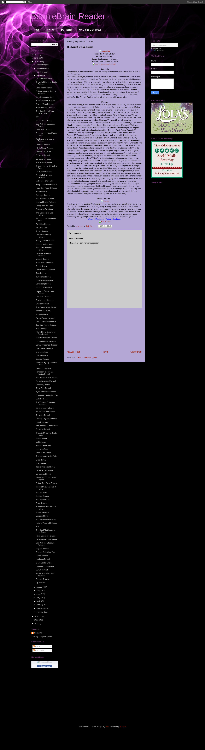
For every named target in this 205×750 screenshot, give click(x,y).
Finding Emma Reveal (45, 566)
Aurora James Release (45, 318)
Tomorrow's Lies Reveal (45, 467)
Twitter (108, 219)
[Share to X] (105, 226)
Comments (39, 650)
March (39, 605)
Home (36, 30)
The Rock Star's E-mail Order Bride (45, 112)
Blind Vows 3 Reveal (44, 120)
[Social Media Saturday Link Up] (167, 177)
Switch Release (42, 399)
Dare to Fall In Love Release (44, 176)
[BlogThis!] (102, 226)
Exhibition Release (43, 224)
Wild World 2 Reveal (44, 162)
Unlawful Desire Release (46, 202)
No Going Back (42, 228)
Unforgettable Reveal (44, 280)
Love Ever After (42, 422)
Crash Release (42, 355)
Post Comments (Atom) (87, 357)
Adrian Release (42, 231)
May (39, 598)
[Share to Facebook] (107, 226)
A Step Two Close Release (46, 483)
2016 (36, 58)
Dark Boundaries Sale (44, 97)
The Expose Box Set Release (44, 214)
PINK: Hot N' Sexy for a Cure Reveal (45, 333)
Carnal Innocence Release (46, 345)
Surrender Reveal (43, 155)
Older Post (136, 351)
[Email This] (99, 226)
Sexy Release (41, 503)
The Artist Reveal (43, 415)
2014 (36, 616)
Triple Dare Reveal (43, 388)
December (41, 65)
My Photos (67, 30)
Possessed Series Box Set (47, 395)
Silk (37, 526)
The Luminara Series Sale (46, 456)
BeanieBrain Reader (68, 16)
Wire (37, 117)
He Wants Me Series (44, 78)
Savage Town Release (45, 104)
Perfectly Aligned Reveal (46, 381)
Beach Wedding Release (46, 321)
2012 (36, 623)
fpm (107, 727)
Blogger (123, 727)
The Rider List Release (45, 199)
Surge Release (42, 314)
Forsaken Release (43, 297)
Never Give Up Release (45, 412)
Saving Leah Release (44, 300)
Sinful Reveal (41, 328)
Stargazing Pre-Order (44, 209)
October (40, 72)
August (40, 587)
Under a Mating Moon (44, 244)
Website (91, 219)
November (41, 68)
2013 (36, 620)
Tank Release (41, 273)
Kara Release (41, 191)
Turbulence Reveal (43, 277)
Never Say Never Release (46, 188)
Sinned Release (42, 512)
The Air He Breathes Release (44, 249)
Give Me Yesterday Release (43, 236)
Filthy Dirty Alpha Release (46, 184)
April (39, 601)
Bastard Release (42, 359)
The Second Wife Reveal (46, 519)
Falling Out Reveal (43, 368)
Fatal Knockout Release (45, 536)
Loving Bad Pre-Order (44, 206)
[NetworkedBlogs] (44, 662)
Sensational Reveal (43, 159)
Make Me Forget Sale (44, 181)
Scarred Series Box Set (45, 552)
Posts (37, 646)
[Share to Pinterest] (110, 226)
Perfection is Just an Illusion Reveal (44, 373)
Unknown (38, 633)
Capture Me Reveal (43, 152)
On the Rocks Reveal (44, 470)
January (40, 612)
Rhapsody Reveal (43, 385)
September (41, 75)
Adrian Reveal (41, 439)
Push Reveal (41, 463)
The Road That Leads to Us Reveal (45, 531)
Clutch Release (42, 556)
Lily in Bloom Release (44, 148)
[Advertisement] (105, 329)
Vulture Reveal (42, 570)
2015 (36, 62)
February (40, 608)
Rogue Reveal (41, 266)
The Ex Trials (41, 493)
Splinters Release (43, 195)
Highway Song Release (45, 108)
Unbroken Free (42, 352)
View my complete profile (41, 636)
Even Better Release (44, 263)
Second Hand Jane (43, 446)
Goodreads (116, 219)
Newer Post (73, 351)
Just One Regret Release (46, 325)
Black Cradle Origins (44, 563)
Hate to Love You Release (46, 539)
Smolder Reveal (42, 304)
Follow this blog (44, 666)
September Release (44, 88)
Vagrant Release (42, 259)
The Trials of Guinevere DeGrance (45, 403)
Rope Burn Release (43, 130)
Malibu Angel (41, 442)
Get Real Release (43, 145)
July (38, 591)
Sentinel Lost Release (45, 408)
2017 (36, 55)
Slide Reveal (41, 460)
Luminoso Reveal (43, 559)
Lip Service (40, 583)
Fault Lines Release (44, 172)
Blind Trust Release (44, 287)
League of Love (42, 516)
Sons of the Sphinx (43, 453)
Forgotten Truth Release (45, 100)
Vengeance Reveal (43, 474)
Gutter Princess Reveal (45, 270)
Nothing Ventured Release (46, 523)
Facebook (100, 219)
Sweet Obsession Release (46, 338)
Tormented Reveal (43, 311)
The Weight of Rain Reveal (46, 378)
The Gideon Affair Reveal (46, 307)
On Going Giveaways (90, 30)
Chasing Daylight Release (46, 419)
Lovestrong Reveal (43, 284)
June (39, 594)
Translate (160, 51)
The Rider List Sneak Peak (47, 426)
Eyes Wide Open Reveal (46, 392)
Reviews (50, 30)
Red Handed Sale (43, 500)
